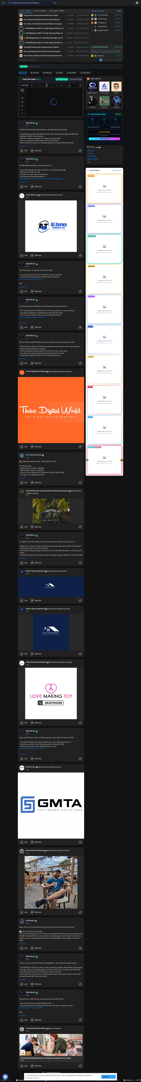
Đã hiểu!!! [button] (106, 1076)
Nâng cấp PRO (104, 138)
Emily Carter (30, 767)
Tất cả (24, 73)
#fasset (42, 179)
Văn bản (36, 73)
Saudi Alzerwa (31, 195)
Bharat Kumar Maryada (35, 850)
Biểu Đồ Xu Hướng (62, 79)
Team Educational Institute (36, 1028)
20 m (27, 161)
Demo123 (101, 56)
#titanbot (91, 150)
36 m (27, 266)
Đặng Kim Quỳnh (103, 30)
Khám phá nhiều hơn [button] (32, 1078)
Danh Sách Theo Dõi (75, 79)
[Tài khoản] (137, 3)
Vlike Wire (30, 123)
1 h (27, 302)
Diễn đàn (32, 60)
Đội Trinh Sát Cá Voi (33, 455)
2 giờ (27, 457)
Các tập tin (86, 73)
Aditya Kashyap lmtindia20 (36, 662)
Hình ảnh (48, 73)
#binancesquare (24, 179)
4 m (27, 125)
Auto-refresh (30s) (108, 60)
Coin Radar (30, 921)
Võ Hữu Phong (102, 19)
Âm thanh (72, 73)
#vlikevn (90, 153)
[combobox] (32, 3)
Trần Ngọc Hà (102, 22)
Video (60, 73)
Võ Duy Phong (102, 26)
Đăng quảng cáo (116, 170)
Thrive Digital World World (36, 371)
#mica (42, 317)
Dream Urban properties (35, 571)
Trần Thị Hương (102, 15)
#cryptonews (35, 179)
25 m (27, 197)
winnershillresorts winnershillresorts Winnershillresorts (47, 491)
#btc (41, 279)
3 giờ (27, 733)
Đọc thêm (22, 146)
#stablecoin (50, 179)
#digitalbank (58, 179)
